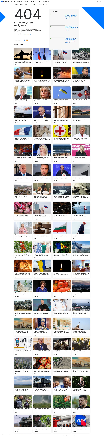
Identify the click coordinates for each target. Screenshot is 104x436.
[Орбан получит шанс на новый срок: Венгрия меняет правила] (62, 173)
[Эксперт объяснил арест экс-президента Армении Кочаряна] (62, 385)
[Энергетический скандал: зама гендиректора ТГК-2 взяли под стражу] (62, 347)
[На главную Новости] (6, 1)
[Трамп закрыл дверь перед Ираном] (81, 231)
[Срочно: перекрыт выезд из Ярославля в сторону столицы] (62, 211)
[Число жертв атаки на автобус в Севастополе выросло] (23, 115)
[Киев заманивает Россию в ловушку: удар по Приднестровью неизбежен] (42, 289)
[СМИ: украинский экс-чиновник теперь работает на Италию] (42, 308)
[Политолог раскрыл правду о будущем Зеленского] (81, 76)
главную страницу (27, 34)
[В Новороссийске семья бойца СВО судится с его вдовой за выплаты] (23, 76)
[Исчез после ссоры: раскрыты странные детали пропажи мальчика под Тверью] (23, 404)
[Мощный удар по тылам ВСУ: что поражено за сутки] (23, 153)
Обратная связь (95, 435)
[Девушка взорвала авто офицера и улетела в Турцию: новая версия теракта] (62, 134)
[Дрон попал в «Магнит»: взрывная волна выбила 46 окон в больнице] (23, 347)
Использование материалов (86, 435)
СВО (35, 4)
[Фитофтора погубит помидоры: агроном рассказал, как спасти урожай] (62, 289)
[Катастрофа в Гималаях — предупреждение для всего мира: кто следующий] (81, 57)
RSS (51, 435)
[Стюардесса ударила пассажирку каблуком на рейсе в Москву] (62, 424)
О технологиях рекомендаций (63, 435)
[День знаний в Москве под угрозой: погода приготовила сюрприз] (81, 385)
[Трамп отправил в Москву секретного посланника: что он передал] (23, 173)
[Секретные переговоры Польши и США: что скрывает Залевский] (23, 308)
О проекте (55, 435)
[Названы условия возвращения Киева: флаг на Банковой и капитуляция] (62, 95)
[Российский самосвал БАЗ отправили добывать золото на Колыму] (42, 385)
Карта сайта (101, 435)
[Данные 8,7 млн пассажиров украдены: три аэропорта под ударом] (81, 366)
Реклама (10, 435)
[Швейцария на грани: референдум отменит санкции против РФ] (81, 211)
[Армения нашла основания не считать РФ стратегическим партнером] (42, 115)
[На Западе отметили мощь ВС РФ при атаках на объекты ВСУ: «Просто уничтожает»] (23, 424)
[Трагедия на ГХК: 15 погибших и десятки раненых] (81, 95)
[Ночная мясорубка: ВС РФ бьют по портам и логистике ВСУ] (42, 424)
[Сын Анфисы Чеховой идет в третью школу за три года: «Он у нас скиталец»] (23, 231)
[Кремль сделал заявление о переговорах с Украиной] (23, 95)
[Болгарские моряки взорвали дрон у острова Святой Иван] (62, 231)
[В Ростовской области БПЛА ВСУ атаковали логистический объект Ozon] (81, 424)
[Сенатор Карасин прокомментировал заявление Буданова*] (42, 173)
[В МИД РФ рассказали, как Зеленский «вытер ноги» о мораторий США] (81, 404)
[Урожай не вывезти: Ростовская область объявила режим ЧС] (62, 192)
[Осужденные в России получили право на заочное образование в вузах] (62, 115)
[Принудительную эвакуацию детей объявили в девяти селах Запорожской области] (42, 269)
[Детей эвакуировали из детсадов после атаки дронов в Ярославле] (81, 269)
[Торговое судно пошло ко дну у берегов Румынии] (62, 153)
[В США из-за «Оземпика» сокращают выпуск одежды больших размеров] (42, 250)
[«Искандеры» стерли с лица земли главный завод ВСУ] (23, 385)
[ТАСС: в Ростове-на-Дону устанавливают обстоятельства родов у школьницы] (42, 134)
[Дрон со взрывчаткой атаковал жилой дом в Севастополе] (81, 308)
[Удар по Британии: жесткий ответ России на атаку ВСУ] (62, 57)
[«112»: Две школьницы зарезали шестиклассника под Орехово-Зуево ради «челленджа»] (42, 76)
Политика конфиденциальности (74, 435)
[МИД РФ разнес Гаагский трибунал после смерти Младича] (42, 211)
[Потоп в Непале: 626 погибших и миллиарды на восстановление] (62, 366)
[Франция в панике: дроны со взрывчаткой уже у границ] (23, 134)
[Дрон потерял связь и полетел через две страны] (81, 115)
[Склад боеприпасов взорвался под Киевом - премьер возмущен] (23, 269)
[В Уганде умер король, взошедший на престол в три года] (42, 327)
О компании (6, 435)
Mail (2, 435)
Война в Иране (28, 4)
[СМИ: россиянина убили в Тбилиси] (23, 192)
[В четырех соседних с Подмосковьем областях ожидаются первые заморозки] (81, 347)
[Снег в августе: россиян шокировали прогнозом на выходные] (23, 366)
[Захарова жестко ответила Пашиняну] (42, 95)
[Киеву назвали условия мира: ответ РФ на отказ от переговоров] (81, 134)
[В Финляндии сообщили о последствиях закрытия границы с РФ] (81, 250)
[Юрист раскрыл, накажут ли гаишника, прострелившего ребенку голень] (42, 231)
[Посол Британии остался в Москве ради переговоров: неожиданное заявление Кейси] (23, 327)
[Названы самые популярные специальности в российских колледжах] (62, 308)
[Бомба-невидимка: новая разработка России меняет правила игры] (81, 327)
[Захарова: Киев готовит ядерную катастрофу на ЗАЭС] (42, 153)
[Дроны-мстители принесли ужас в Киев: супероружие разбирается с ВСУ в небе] (81, 173)
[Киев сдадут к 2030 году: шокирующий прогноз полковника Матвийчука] (81, 289)
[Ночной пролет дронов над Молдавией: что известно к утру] (62, 250)
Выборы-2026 (19, 4)
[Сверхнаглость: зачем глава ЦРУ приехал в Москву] (42, 57)
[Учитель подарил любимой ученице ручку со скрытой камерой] (42, 192)
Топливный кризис (43, 4)
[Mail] (2, 1)
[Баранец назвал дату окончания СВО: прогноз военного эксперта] (23, 57)
